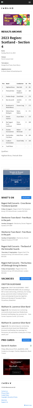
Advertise (4, 400)
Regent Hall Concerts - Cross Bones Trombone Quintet (16, 204)
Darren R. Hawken (9, 345)
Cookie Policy (5, 395)
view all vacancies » (25, 278)
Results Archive (11, 31)
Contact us (4, 391)
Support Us (4, 402)
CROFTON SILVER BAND (11, 284)
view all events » (26, 197)
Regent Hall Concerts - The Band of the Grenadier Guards (16, 247)
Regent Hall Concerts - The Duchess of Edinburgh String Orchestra (16, 264)
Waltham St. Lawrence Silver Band (15, 306)
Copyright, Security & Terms (9, 397)
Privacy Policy (5, 393)
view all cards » (26, 340)
